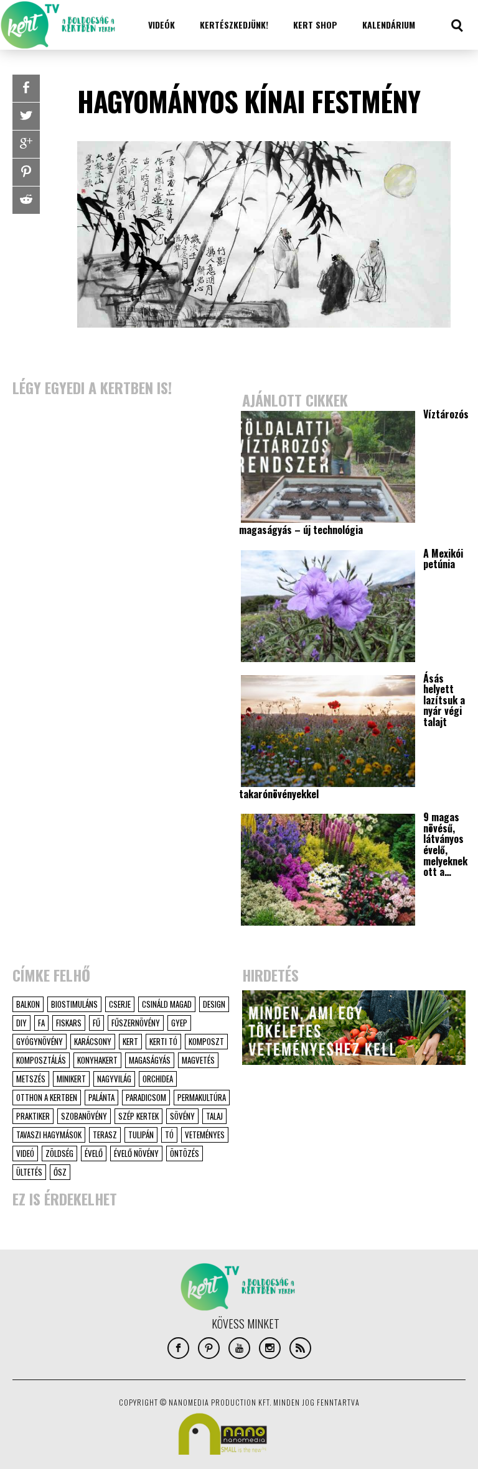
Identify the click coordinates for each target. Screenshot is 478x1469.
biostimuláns (74, 1004)
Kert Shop (315, 24)
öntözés (184, 1153)
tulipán (141, 1134)
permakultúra (201, 1097)
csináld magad (167, 1004)
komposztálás (41, 1060)
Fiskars (69, 1022)
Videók (161, 24)
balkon (28, 1004)
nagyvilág (114, 1078)
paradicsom (146, 1097)
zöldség (59, 1153)
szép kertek (138, 1116)
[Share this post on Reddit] (26, 200)
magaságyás (150, 1060)
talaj (214, 1116)
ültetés (29, 1172)
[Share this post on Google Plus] (26, 144)
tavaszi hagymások (49, 1134)
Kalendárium (388, 24)
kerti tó (163, 1041)
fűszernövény (135, 1022)
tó (169, 1134)
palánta (101, 1097)
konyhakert (97, 1060)
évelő (94, 1153)
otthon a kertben (46, 1097)
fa (41, 1022)
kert (130, 1041)
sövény (182, 1116)
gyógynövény (39, 1041)
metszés (30, 1078)
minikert (71, 1078)
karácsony (92, 1041)
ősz (60, 1172)
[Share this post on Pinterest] (26, 172)
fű (96, 1022)
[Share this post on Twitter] (26, 116)
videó (25, 1153)
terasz (105, 1134)
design (214, 1004)
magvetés (198, 1060)
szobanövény (84, 1116)
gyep (179, 1022)
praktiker (33, 1116)
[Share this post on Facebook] (26, 88)
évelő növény (136, 1153)
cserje (120, 1004)
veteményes (205, 1134)
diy (21, 1022)
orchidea (158, 1078)
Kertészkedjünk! (234, 24)
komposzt (206, 1041)
